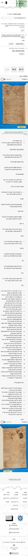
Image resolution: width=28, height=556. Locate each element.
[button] (22, 4)
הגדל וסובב (8, 79)
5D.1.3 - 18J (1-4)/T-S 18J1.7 (18, 50)
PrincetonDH (15, 529)
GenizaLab (14, 525)
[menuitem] (24, 495)
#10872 (7, 25)
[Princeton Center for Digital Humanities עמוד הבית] (9, 518)
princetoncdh (15, 532)
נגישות (14, 539)
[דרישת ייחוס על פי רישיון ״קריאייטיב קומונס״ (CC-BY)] (14, 545)
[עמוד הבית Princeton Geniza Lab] (19, 518)
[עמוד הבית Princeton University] (14, 553)
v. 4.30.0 (14, 549)
